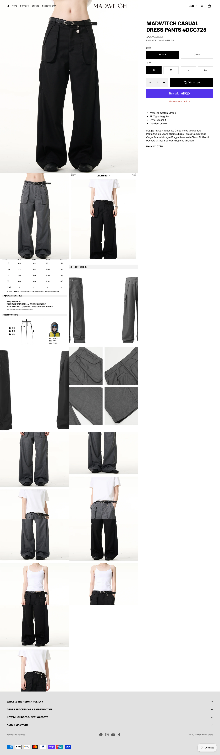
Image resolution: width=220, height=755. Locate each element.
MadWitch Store (205, 734)
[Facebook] (101, 735)
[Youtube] (113, 735)
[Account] (202, 6)
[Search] (8, 6)
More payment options (179, 101)
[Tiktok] (119, 735)
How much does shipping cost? (27, 717)
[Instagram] (107, 735)
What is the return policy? (25, 701)
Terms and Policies (16, 734)
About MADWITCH (18, 725)
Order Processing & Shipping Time (29, 709)
